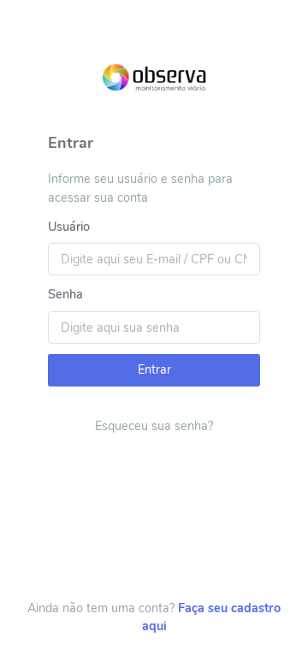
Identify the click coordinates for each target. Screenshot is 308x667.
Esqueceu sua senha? (154, 425)
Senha (65, 294)
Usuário (69, 226)
